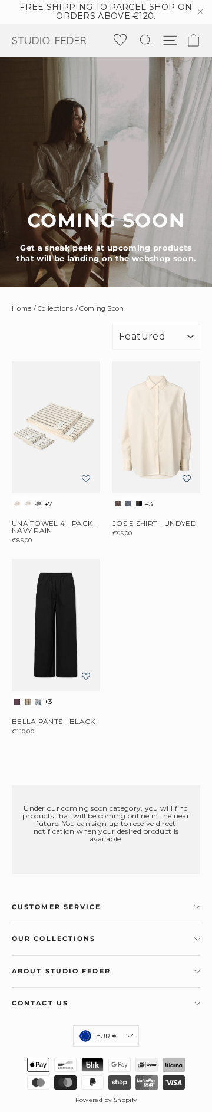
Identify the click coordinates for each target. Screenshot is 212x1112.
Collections (55, 308)
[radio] (17, 503)
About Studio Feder (61, 971)
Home (21, 308)
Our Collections (54, 939)
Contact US (40, 1003)
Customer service (56, 907)
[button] (86, 479)
